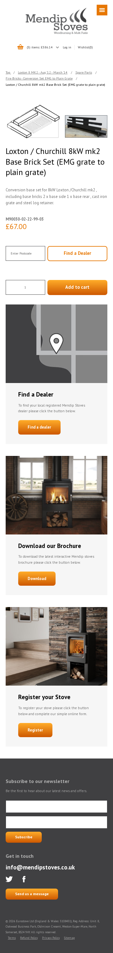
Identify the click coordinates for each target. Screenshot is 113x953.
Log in (67, 47)
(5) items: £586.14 (40, 47)
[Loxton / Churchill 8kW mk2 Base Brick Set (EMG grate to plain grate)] (56, 118)
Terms (12, 938)
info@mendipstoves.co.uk (40, 867)
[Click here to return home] (57, 33)
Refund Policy (29, 938)
